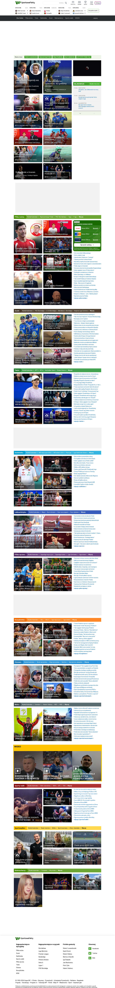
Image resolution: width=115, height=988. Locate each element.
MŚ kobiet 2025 (58, 455)
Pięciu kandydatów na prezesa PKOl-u (85, 692)
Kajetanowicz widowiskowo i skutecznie (85, 728)
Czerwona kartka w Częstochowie (84, 341)
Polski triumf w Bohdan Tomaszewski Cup (86, 394)
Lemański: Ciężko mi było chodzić (83, 487)
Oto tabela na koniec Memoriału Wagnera (86, 478)
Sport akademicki (70, 60)
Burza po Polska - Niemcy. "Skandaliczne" (86, 633)
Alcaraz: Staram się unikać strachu (84, 413)
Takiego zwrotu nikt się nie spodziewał (85, 358)
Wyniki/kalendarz (32, 220)
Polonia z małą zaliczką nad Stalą (83, 351)
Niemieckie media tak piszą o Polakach (55, 639)
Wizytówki (52, 873)
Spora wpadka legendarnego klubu (84, 284)
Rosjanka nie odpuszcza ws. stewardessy (86, 377)
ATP (36, 373)
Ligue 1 (41, 968)
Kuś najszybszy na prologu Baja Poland (85, 726)
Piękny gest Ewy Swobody (55, 549)
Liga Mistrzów (43, 954)
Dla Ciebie (20, 18)
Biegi (43, 515)
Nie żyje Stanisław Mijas (81, 576)
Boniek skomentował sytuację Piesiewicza (86, 681)
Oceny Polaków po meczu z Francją (84, 474)
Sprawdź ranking (85, 248)
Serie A (41, 965)
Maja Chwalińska (58, 60)
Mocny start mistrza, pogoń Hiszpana (85, 420)
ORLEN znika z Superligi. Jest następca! (56, 591)
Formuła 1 (38, 707)
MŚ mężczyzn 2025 (45, 455)
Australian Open (50, 373)
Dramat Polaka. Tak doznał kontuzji (84, 637)
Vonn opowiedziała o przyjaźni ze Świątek (86, 671)
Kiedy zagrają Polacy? (80, 476)
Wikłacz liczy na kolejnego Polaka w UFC (55, 175)
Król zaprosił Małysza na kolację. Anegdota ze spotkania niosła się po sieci (27, 695)
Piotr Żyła (66, 968)
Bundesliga (42, 960)
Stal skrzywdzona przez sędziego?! (84, 317)
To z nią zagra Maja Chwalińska (26, 128)
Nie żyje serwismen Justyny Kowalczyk (85, 675)
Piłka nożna (29, 18)
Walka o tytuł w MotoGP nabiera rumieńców (57, 723)
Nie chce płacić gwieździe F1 (82, 737)
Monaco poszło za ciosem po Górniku (85, 288)
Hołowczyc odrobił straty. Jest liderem (85, 719)
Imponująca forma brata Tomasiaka (84, 679)
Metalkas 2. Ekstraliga (65, 313)
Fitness (18, 970)
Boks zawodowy (45, 788)
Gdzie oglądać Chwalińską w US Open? (85, 396)
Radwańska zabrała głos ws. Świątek (84, 400)
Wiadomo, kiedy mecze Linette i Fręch (85, 379)
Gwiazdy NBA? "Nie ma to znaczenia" (84, 639)
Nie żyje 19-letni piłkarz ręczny (82, 578)
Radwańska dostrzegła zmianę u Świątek (26, 93)
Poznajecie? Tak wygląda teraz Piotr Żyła (86, 669)
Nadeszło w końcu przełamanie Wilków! (85, 345)
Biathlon (64, 665)
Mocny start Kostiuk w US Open (83, 422)
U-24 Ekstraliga (51, 313)
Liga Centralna (72, 557)
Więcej (81, 220)
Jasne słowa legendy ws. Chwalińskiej (27, 84)
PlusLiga (68, 455)
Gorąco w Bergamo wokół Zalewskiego (28, 145)
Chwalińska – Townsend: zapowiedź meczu (27, 906)
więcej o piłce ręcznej (80, 591)
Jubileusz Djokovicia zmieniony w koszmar (56, 93)
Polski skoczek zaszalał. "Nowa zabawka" (86, 684)
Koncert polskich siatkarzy (81, 480)
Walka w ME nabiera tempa (54, 145)
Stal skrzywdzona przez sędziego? (54, 127)
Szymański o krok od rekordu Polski (25, 547)
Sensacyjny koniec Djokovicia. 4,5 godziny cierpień (55, 86)
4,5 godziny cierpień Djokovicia (57, 390)
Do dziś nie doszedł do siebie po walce (57, 822)
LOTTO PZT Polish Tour (83, 60)
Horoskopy (25, 985)
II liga (75, 220)
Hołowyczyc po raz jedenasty (24, 740)
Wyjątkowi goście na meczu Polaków (84, 652)
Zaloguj (98, 3)
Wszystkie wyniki (92, 10)
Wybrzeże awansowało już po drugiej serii (86, 343)
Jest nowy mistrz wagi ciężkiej (83, 801)
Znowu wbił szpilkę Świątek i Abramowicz (26, 424)
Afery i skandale (74, 831)
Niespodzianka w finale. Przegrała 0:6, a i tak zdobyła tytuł (88, 387)
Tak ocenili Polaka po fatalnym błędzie (57, 253)
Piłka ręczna (20, 965)
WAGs (54, 831)
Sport (70, 985)
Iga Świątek (66, 962)
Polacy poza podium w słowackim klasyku (86, 330)
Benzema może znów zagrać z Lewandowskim (27, 304)
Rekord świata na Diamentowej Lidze (84, 531)
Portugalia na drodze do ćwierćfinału (54, 141)
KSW (54, 788)
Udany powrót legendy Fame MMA (84, 814)
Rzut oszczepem (62, 515)
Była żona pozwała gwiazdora (24, 863)
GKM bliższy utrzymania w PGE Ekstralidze (57, 347)
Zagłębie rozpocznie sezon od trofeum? (85, 565)
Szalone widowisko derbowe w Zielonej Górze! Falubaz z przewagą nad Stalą (57, 329)
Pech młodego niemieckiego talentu (84, 334)
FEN (64, 788)
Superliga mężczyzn (47, 557)
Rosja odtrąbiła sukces (80, 483)
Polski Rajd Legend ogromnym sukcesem (57, 741)
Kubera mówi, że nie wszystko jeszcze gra (86, 328)
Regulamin (80, 983)
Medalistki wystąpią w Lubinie (82, 589)
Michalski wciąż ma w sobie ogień (83, 407)
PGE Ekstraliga (39, 313)
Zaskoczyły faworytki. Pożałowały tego (23, 506)
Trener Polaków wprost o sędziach (55, 656)
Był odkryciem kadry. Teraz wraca (27, 162)
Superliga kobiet (60, 557)
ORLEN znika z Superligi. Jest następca (85, 569)
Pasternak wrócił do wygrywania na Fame (86, 807)
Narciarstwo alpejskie (75, 665)
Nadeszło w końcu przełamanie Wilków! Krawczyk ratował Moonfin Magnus (27, 363)
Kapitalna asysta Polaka (81, 299)
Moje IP (55, 985)
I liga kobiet (82, 557)
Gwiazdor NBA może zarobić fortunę (84, 650)
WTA (41, 373)
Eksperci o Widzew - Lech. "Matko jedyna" (86, 296)
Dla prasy (41, 983)
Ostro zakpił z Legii (52, 306)
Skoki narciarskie (42, 665)
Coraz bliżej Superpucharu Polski (83, 574)
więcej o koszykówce (80, 656)
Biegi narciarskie (54, 665)
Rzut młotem (51, 515)
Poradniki (44, 873)
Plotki (50, 985)
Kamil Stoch (67, 954)
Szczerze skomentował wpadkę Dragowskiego (27, 270)
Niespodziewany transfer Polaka (83, 582)
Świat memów (45, 831)
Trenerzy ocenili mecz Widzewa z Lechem (86, 294)
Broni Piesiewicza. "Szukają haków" (84, 540)
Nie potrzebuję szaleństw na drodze (84, 730)
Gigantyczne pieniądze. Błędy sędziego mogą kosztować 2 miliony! (26, 345)
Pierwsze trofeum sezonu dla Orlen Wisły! (27, 590)
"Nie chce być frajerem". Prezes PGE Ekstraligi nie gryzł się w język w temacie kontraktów (88, 319)
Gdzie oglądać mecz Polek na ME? (84, 463)
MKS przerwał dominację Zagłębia (54, 573)
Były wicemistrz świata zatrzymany (54, 531)
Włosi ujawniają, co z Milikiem (82, 277)
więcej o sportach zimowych (82, 699)
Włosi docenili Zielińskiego (81, 290)
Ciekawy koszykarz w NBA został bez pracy (86, 643)
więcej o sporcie (79, 549)
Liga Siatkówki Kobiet (80, 455)
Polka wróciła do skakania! (81, 686)
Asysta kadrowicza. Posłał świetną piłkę (85, 292)
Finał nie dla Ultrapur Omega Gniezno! (84, 339)
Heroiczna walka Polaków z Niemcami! (27, 655)
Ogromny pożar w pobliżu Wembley (84, 820)
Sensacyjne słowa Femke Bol (82, 534)
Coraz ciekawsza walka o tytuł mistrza (85, 722)
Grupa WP (27, 983)
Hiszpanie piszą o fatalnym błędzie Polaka (27, 179)
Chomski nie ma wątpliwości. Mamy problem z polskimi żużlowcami (88, 354)
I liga (69, 220)
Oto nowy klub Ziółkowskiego (56, 237)
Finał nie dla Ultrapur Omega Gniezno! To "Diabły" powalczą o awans (57, 363)
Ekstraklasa (42, 951)
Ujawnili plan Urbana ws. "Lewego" (24, 110)
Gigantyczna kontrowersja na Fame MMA (86, 816)
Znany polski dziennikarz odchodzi (84, 347)
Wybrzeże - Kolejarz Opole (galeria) (84, 326)
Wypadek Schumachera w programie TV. (85, 715)
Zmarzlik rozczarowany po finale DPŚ (85, 362)
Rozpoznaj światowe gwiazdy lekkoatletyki (86, 523)
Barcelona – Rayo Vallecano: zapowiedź (56, 889)
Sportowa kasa (62, 831)
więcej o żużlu (78, 364)
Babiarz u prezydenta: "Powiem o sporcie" (86, 696)
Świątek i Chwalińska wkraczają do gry (25, 405)
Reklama (73, 983)
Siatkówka (43, 18)
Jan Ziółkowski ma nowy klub (26, 142)
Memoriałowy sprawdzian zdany (57, 507)
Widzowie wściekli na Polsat (82, 527)
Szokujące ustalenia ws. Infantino (24, 287)
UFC (59, 788)
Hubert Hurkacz (68, 971)
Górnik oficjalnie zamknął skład (83, 654)
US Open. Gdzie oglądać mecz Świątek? (85, 405)
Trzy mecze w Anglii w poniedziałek (53, 162)
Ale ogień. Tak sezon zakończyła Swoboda (86, 546)
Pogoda (17, 985)
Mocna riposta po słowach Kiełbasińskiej (85, 544)
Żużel (50, 18)
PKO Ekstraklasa (60, 220)
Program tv (33, 985)
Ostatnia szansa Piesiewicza (82, 538)
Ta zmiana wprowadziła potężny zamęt (85, 349)
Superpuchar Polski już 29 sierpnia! (84, 587)
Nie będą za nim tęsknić (81, 321)
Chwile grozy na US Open (81, 415)
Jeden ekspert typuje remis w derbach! (85, 360)
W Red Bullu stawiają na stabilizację (84, 732)
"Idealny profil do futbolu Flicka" (83, 262)
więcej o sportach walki (81, 822)
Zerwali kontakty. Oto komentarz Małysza (86, 694)
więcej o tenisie (79, 424)
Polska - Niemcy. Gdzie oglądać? (83, 641)
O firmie (34, 983)
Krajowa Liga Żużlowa (81, 313)
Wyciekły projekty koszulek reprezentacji (55, 270)
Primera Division (44, 962)
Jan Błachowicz (68, 965)
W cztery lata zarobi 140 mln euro (83, 724)
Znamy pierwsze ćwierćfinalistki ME (84, 485)
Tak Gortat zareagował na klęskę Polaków (86, 645)
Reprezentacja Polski (45, 60)
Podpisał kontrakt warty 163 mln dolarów (57, 681)
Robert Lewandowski (31, 60)
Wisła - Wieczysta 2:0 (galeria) (82, 286)
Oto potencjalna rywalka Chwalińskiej (28, 89)
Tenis (36, 18)
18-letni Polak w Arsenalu (25, 175)
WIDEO (77, 18)
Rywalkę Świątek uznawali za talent (26, 124)
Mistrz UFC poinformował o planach (57, 180)
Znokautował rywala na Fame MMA (84, 811)
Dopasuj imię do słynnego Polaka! (83, 542)
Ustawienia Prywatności (61, 983)
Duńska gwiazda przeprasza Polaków (85, 356)
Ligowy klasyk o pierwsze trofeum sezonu (86, 580)
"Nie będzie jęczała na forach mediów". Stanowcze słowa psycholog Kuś (88, 536)
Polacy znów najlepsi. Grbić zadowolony (25, 158)
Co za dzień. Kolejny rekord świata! (84, 529)
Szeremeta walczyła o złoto (82, 818)
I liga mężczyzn (56, 622)
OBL (41, 622)
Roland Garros (61, 373)
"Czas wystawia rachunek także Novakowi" (57, 107)
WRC (60, 707)
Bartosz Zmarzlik (68, 960)
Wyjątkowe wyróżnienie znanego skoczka (86, 688)
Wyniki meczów (94, 89)
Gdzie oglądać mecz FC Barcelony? (84, 273)
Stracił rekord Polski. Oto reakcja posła (84, 864)
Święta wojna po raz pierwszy (82, 567)
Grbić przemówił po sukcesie (24, 488)
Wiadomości (63, 985)
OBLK (47, 622)
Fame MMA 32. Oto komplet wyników (84, 803)
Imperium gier (77, 985)
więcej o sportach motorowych (83, 741)
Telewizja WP (42, 985)
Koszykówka (20, 973)
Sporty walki (69, 18)
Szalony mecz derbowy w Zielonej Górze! (85, 332)
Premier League (44, 957)
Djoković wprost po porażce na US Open (58, 111)
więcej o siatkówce (80, 489)
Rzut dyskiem (74, 515)
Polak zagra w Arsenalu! (54, 288)
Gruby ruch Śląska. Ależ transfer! (83, 648)
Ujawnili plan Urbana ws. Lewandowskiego (27, 252)
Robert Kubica (47, 707)
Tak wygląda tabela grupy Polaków (84, 630)
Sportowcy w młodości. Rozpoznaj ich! (85, 585)
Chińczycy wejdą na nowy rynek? (83, 739)
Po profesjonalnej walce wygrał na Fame (85, 809)
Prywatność (49, 983)
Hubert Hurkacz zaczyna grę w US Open (86, 889)
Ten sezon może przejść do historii (84, 572)
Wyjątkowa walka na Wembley (82, 799)
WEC (55, 707)
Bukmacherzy (59, 18)
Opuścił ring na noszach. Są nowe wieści (27, 821)
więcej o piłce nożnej (80, 301)
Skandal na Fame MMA (80, 805)
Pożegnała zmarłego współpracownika (53, 698)
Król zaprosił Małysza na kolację (83, 690)
